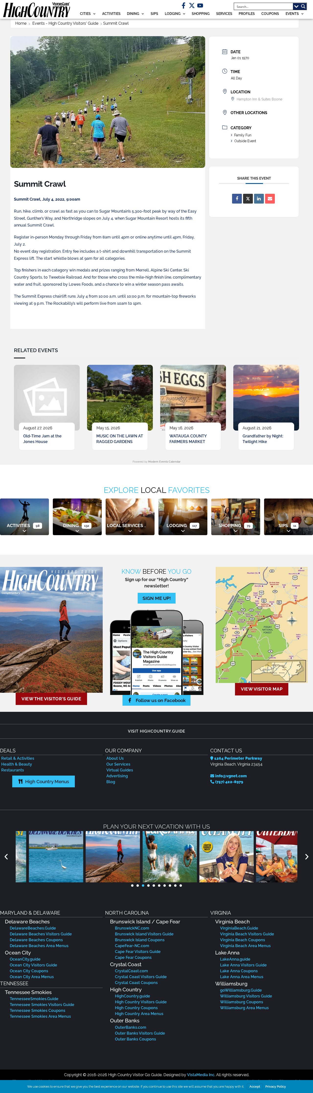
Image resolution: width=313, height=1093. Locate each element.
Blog (110, 781)
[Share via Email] (270, 199)
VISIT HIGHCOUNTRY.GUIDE (156, 731)
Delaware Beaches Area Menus (39, 945)
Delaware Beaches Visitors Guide (41, 934)
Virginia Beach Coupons (242, 940)
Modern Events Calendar (164, 461)
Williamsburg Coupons (241, 1002)
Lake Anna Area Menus (241, 976)
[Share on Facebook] (237, 199)
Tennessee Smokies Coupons (37, 1010)
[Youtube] (200, 5)
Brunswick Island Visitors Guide (144, 934)
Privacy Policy (275, 1086)
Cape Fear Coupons (133, 957)
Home (20, 23)
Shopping (201, 14)
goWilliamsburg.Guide (241, 990)
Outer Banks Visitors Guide (140, 1033)
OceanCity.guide (25, 959)
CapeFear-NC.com (132, 945)
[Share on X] (248, 199)
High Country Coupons (136, 1008)
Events (292, 14)
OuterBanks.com (130, 1027)
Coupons (270, 14)
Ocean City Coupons (29, 971)
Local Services (125, 525)
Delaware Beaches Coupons (36, 940)
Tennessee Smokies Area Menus (40, 1016)
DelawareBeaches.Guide (33, 928)
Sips (154, 14)
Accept (254, 1086)
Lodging (172, 14)
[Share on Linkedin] (259, 199)
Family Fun (242, 135)
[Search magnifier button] (303, 6)
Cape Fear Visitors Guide (138, 951)
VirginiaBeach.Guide (239, 928)
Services (224, 14)
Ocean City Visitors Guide (33, 965)
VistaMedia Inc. (201, 1074)
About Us (115, 758)
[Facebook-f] (183, 5)
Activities (111, 14)
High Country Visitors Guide (141, 1002)
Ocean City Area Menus (32, 976)
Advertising (117, 776)
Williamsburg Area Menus (244, 1008)
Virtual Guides (119, 770)
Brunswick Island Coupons (140, 940)
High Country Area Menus (139, 1013)
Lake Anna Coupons (239, 971)
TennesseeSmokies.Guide (34, 998)
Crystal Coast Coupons (136, 982)
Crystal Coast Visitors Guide (141, 976)
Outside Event (245, 141)
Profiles (247, 14)
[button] (6, 856)
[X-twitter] (192, 5)
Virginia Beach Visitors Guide (247, 934)
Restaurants (12, 770)
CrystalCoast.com (131, 971)
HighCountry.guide (132, 996)
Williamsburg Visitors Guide (246, 996)
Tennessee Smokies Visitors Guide (42, 1004)
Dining (133, 14)
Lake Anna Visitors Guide (243, 965)
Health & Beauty (16, 764)
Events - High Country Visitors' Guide (65, 23)
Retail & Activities (17, 758)
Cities (85, 14)
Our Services (118, 764)
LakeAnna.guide (235, 959)
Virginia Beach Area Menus (245, 945)
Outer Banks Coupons (135, 1039)
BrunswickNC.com (132, 928)
